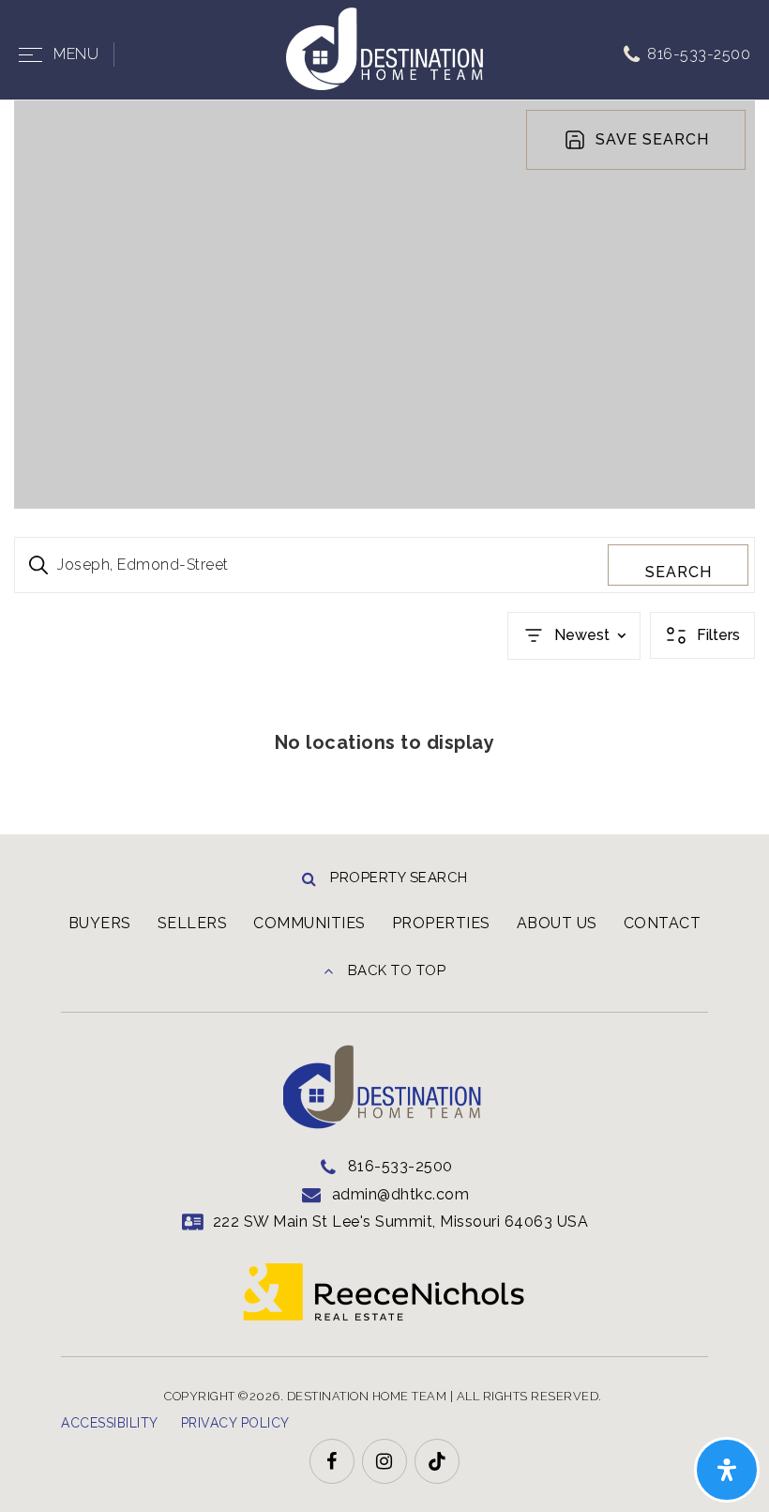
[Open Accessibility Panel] (727, 1470)
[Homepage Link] (384, 47)
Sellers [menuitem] (193, 923)
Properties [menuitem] (441, 923)
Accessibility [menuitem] (109, 1422)
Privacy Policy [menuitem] (235, 1422)
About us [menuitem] (557, 923)
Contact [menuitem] (662, 923)
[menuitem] (312, 1421)
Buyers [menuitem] (99, 923)
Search (678, 572)
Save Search (652, 139)
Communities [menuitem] (309, 923)
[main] (384, 467)
